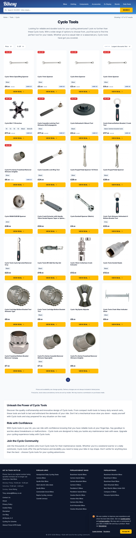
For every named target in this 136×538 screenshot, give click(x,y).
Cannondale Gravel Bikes (45, 492)
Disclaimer (106, 531)
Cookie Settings (97, 531)
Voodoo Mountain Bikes (78, 509)
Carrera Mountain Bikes (78, 481)
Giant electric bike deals (44, 485)
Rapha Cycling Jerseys (44, 495)
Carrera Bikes (41, 478)
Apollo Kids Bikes (42, 481)
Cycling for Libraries (10, 521)
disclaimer (103, 526)
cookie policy (125, 519)
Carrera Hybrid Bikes (77, 478)
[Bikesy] (10, 4)
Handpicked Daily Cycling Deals (47, 474)
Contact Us (6, 497)
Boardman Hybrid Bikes (78, 474)
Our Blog (6, 514)
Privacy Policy (7, 504)
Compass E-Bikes (110, 492)
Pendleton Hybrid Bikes (78, 492)
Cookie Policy (7, 508)
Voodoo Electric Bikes (77, 495)
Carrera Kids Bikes (76, 502)
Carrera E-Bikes (75, 485)
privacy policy (104, 521)
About (5, 501)
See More (13, 479)
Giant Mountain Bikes (111, 485)
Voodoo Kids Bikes (76, 498)
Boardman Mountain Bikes (113, 474)
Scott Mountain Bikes (77, 505)
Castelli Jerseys (41, 498)
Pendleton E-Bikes (76, 488)
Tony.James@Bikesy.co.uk (12, 493)
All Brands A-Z (8, 518)
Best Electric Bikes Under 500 (114, 488)
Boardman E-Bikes (110, 478)
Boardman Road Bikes (111, 481)
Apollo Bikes (40, 488)
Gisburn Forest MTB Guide (12, 525)
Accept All (126, 531)
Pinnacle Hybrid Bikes (111, 495)
